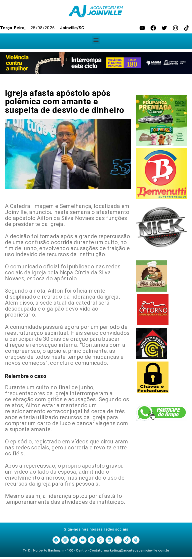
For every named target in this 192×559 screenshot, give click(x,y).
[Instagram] (175, 27)
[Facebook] (153, 27)
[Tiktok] (186, 27)
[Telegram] (91, 540)
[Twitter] (164, 27)
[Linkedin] (109, 540)
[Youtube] (142, 27)
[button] (96, 40)
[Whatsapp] (100, 540)
